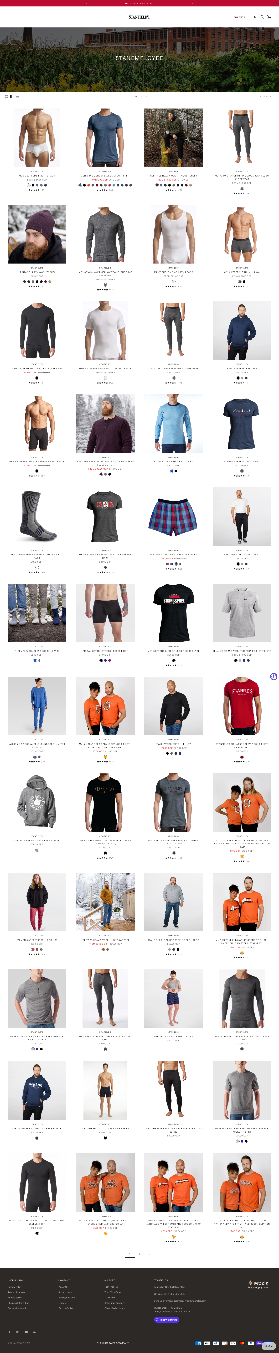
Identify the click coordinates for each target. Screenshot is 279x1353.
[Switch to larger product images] (6, 96)
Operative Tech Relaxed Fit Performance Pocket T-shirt (242, 1130)
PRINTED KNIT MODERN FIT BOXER (173, 1036)
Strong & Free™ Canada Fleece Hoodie (37, 1128)
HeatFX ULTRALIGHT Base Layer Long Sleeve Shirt (242, 1038)
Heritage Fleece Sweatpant (242, 554)
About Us (63, 1287)
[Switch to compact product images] (17, 96)
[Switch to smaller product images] (11, 96)
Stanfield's (37, 172)
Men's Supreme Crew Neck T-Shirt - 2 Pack (105, 368)
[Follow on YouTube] (26, 1332)
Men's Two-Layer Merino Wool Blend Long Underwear (242, 177)
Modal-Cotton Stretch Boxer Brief (105, 651)
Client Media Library (114, 1308)
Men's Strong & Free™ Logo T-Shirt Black (174, 651)
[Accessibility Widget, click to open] (273, 676)
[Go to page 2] (149, 1254)
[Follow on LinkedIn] (34, 1332)
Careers (62, 1302)
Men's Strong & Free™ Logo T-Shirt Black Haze (105, 556)
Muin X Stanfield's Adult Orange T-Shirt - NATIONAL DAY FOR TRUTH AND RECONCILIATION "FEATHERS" (174, 1224)
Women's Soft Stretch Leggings (37, 940)
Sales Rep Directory (114, 1302)
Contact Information (18, 1308)
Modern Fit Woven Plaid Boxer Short (173, 554)
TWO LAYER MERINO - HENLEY (173, 744)
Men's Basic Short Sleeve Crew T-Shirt (105, 176)
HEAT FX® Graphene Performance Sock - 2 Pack (37, 556)
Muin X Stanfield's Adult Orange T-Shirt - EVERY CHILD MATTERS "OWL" (105, 745)
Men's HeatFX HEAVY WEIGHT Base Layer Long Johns (173, 1130)
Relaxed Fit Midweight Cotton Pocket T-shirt (242, 651)
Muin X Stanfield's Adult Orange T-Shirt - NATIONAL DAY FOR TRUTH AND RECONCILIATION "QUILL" (242, 1224)
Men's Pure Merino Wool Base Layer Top (37, 368)
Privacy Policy (14, 1287)
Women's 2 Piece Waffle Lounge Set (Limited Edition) (37, 745)
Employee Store (66, 1297)
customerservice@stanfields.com (189, 1300)
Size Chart (109, 1297)
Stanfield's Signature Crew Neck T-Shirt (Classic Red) (242, 745)
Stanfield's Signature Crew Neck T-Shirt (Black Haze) (174, 842)
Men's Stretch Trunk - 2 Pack (241, 272)
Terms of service (16, 1292)
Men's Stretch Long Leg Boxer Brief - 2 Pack (37, 461)
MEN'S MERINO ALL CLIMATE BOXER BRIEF (105, 1128)
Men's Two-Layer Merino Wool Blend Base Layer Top (105, 274)
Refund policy (14, 1297)
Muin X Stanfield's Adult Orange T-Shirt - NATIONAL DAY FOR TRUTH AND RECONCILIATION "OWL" (242, 843)
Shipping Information (18, 1302)
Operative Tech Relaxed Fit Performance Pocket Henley (37, 1038)
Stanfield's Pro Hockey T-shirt (173, 461)
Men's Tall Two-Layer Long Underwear (174, 368)
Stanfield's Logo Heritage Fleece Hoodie (174, 940)
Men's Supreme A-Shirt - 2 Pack (173, 272)
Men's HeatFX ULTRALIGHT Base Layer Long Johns (105, 1038)
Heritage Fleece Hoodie (242, 368)
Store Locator (65, 1292)
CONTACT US (111, 1287)
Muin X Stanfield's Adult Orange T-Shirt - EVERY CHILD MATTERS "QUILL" (105, 1222)
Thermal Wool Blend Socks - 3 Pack (37, 651)
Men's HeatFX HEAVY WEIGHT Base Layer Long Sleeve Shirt (37, 1222)
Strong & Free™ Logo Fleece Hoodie (37, 840)
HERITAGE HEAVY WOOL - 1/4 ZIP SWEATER (105, 940)
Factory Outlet (65, 1308)
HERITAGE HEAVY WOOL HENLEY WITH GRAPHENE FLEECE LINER (105, 463)
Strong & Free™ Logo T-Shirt (242, 461)
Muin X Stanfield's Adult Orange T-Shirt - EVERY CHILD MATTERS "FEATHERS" (242, 941)
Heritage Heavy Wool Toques (37, 272)
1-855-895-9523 (176, 1293)
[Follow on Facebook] (9, 1332)
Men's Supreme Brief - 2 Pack (37, 176)
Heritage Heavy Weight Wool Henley (173, 176)
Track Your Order (112, 1292)
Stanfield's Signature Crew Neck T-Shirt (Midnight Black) (105, 842)
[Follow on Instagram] (17, 1332)
